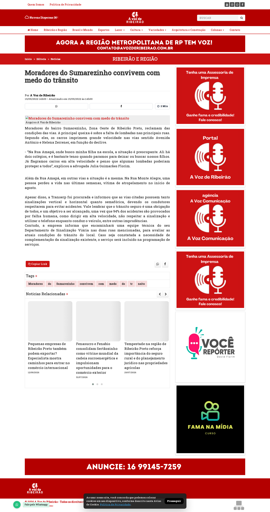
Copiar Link (39, 264)
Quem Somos (36, 4)
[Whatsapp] (237, 4)
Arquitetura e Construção (188, 30)
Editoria (41, 59)
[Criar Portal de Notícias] (238, 505)
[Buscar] (241, 18)
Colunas (216, 30)
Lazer (118, 30)
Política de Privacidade (65, 4)
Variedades (156, 30)
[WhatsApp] (17, 504)
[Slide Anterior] (160, 294)
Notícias (55, 59)
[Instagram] (232, 4)
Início (28, 59)
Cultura (135, 30)
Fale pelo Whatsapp (36, 504)
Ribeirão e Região (55, 30)
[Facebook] (242, 4)
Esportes (103, 30)
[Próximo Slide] (166, 294)
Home (34, 30)
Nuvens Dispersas (43, 17)
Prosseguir (174, 501)
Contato (235, 30)
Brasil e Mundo (82, 30)
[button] (93, 384)
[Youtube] (227, 4)
